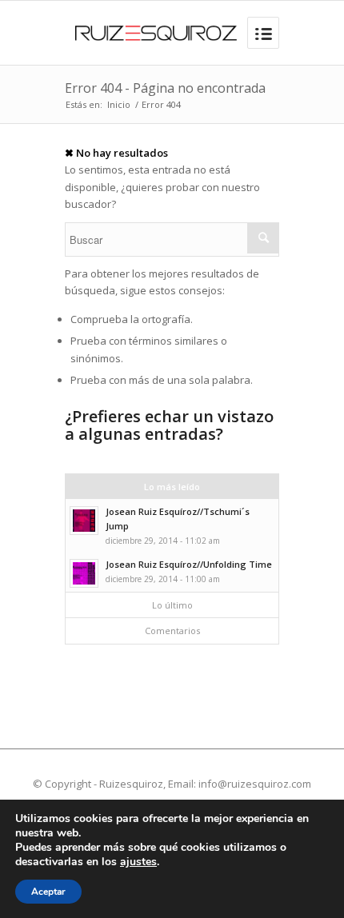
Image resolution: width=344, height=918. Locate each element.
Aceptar (48, 891)
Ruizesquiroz (131, 783)
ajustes (138, 862)
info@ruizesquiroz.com (254, 783)
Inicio (118, 104)
